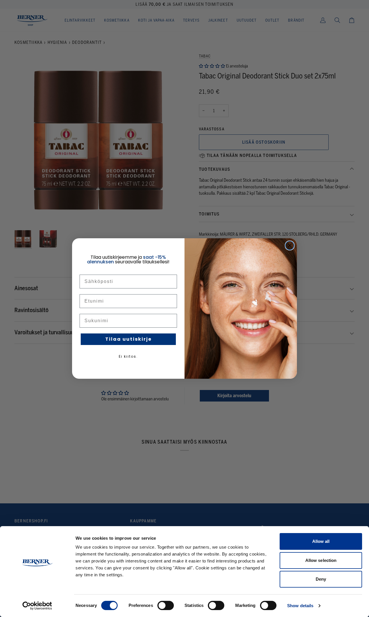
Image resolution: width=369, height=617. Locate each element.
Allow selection (321, 560)
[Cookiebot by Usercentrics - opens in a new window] (37, 605)
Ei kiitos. (128, 356)
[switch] (165, 605)
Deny (321, 579)
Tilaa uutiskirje (128, 339)
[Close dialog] (289, 245)
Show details (300, 605)
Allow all (321, 541)
